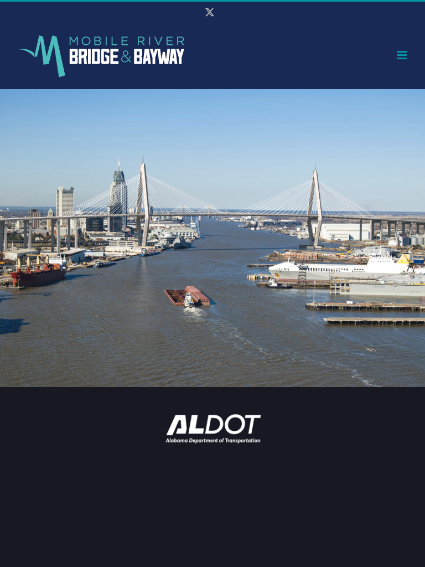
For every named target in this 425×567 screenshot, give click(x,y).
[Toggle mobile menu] (402, 55)
